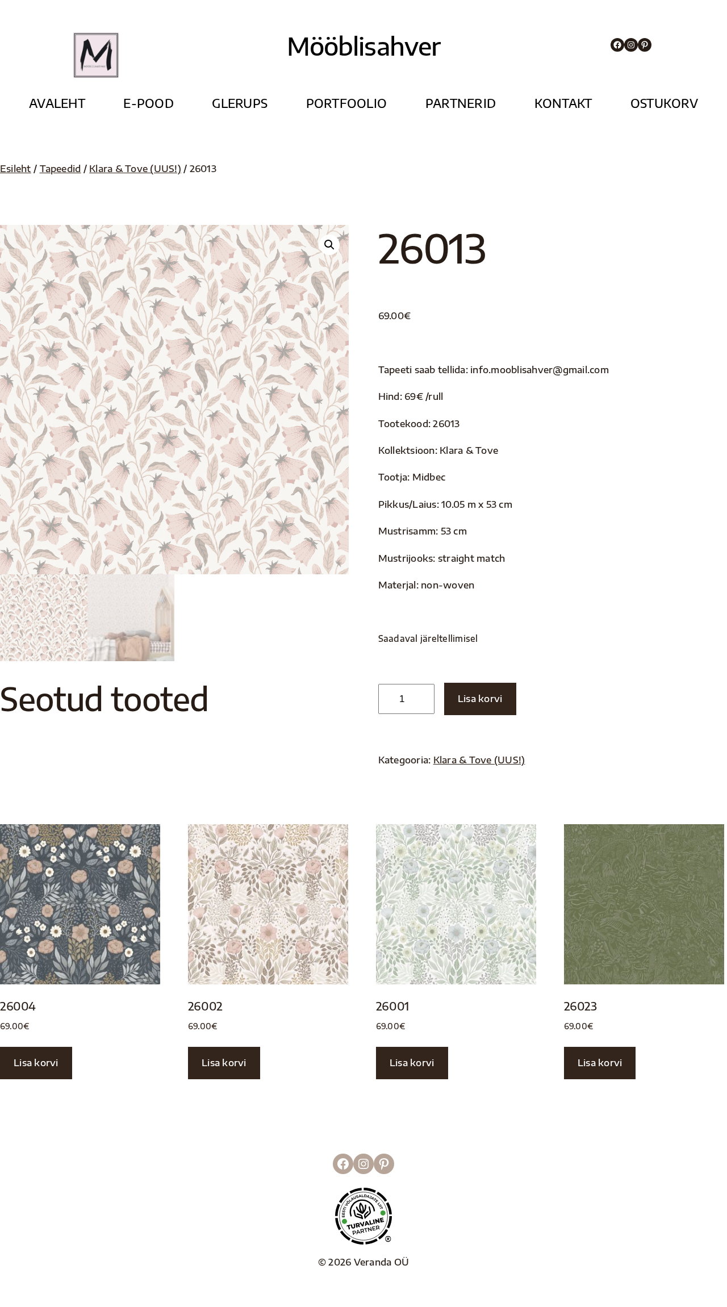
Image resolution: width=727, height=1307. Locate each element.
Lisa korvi (480, 698)
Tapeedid (60, 168)
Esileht (15, 168)
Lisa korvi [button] (36, 1062)
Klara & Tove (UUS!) (135, 168)
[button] (329, 245)
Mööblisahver (364, 45)
